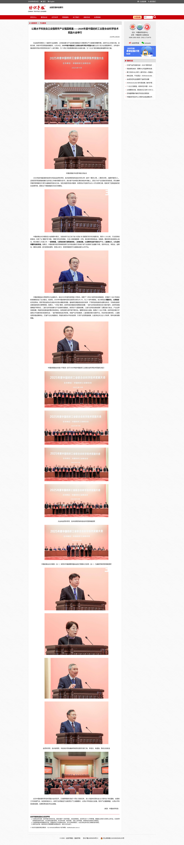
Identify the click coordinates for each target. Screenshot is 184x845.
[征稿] (140, 56)
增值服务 (65, 17)
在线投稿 (143, 1)
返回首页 (34, 23)
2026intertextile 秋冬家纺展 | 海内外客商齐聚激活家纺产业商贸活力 (149, 83)
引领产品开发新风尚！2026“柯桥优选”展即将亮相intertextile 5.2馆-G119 (151, 65)
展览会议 (44, 17)
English (52, 1)
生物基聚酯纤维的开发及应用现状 (138, 93)
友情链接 (97, 17)
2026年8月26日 (33, 1)
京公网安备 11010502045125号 (113, 838)
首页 (44, 1)
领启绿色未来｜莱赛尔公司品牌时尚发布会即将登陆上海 (145, 69)
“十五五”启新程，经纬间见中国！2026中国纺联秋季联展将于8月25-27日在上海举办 (154, 86)
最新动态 (130, 61)
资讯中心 (33, 17)
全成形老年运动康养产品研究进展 (138, 79)
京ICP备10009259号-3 (90, 838)
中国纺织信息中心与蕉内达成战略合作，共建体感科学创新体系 (148, 97)
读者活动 (86, 17)
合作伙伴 (55, 17)
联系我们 (153, 1)
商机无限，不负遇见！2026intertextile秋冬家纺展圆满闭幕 (146, 76)
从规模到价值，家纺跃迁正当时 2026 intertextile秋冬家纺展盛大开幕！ (150, 90)
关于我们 (76, 17)
